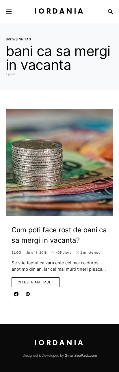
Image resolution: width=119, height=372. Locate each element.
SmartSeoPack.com (81, 355)
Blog (17, 253)
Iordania (59, 11)
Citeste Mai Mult (35, 282)
